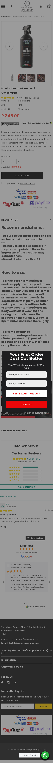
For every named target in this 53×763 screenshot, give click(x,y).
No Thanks (26, 404)
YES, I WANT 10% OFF (26, 393)
